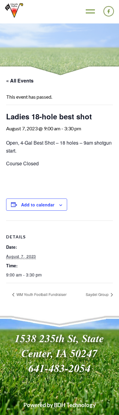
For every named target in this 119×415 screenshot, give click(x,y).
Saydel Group (98, 294)
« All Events (20, 80)
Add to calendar (37, 205)
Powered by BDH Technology (59, 405)
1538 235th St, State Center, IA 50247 (59, 345)
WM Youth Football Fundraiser (41, 294)
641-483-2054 (59, 367)
